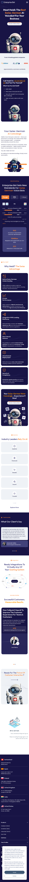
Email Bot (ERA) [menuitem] (5, 829)
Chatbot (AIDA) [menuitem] (5, 826)
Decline (14, 876)
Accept (14, 872)
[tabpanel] (14, 537)
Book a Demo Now (14, 24)
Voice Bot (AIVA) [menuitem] (5, 831)
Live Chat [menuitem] (3, 834)
